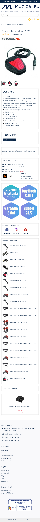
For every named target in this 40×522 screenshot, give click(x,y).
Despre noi (4, 450)
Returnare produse (7, 490)
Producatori (5, 473)
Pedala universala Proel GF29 (10, 26)
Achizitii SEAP (5, 481)
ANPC (3, 478)
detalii (22, 172)
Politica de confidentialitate (9, 461)
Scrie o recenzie (17, 34)
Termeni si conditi (7, 456)
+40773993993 (11, 1)
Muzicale (15, 520)
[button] (20, 502)
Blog (2, 476)
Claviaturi (8, 24)
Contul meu (5, 470)
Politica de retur (6, 458)
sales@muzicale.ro (31, 1)
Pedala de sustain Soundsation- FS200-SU (20, 406)
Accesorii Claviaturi (18, 24)
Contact (3, 453)
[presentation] (1, 416)
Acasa (2, 24)
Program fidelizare (7, 493)
